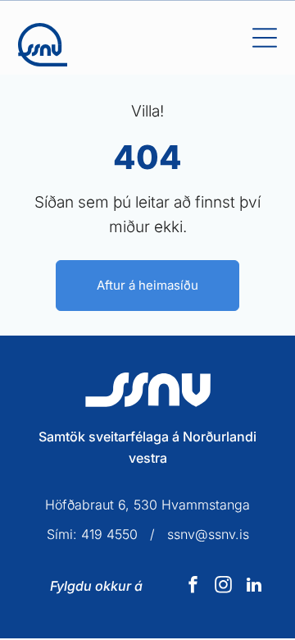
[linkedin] (254, 587)
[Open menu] (264, 37)
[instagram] (224, 587)
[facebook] (193, 587)
